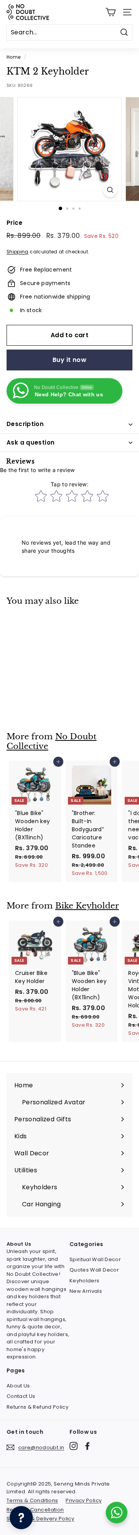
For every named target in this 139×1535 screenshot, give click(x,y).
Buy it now (69, 359)
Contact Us (21, 1396)
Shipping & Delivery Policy (40, 1518)
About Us (18, 1385)
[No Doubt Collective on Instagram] (74, 1446)
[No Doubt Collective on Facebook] (87, 1446)
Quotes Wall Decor (94, 1270)
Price (15, 223)
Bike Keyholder (87, 906)
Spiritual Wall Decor (95, 1259)
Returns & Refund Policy (37, 1407)
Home (13, 57)
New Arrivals (86, 1291)
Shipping (18, 252)
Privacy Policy (84, 1500)
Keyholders (85, 1280)
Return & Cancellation (35, 1509)
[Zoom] (110, 190)
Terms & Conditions (32, 1500)
